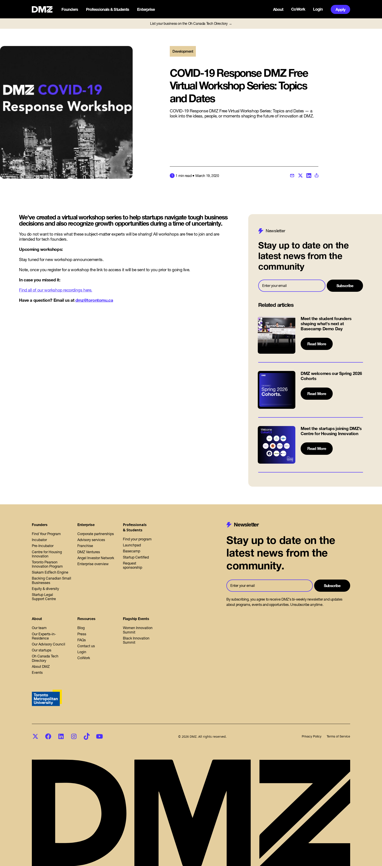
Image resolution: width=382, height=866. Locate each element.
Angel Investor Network (95, 558)
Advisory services (91, 540)
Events (37, 672)
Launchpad (132, 545)
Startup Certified (136, 557)
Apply (340, 9)
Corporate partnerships (95, 534)
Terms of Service (338, 736)
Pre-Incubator (42, 545)
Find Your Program (46, 534)
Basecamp (131, 551)
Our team (39, 628)
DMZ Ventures (88, 552)
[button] (70, 9)
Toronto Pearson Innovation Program (47, 564)
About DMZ (41, 666)
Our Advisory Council (48, 644)
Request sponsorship (132, 565)
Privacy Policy (311, 736)
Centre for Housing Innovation (47, 554)
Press (81, 634)
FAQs (81, 640)
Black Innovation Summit (136, 640)
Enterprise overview (93, 564)
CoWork (298, 9)
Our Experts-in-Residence (44, 636)
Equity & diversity (45, 588)
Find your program (137, 539)
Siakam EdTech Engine (50, 572)
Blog (81, 628)
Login (318, 9)
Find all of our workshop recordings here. (55, 290)
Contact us (86, 646)
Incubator (39, 540)
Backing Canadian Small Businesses (51, 580)
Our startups (41, 650)
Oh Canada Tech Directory (45, 658)
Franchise (85, 545)
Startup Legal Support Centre (44, 596)
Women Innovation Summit (138, 630)
